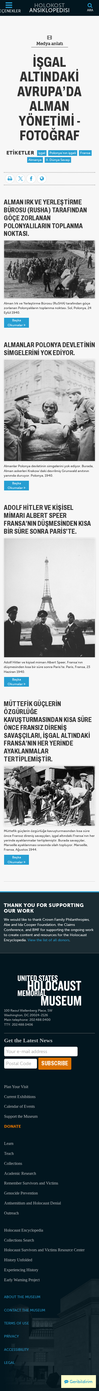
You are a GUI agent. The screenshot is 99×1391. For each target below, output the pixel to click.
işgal (41, 153)
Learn (8, 1143)
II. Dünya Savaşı (58, 160)
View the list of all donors (48, 940)
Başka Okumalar (16, 322)
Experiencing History (21, 1270)
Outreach (11, 1213)
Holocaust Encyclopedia (23, 1230)
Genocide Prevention (21, 1193)
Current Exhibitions (20, 1096)
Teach (9, 1153)
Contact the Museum (24, 1310)
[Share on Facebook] (31, 178)
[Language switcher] (41, 178)
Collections (13, 1163)
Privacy (11, 1336)
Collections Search (19, 1240)
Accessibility (16, 1349)
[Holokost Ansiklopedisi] (49, 8)
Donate (12, 1126)
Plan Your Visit (16, 1087)
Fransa (85, 153)
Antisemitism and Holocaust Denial (32, 1203)
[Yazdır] (9, 178)
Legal (9, 1362)
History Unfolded (18, 1260)
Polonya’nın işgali (63, 153)
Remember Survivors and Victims (31, 1183)
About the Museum (22, 1297)
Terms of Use (16, 1323)
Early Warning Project (22, 1280)
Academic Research (20, 1173)
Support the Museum (21, 1116)
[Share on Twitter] (20, 178)
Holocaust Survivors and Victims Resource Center (44, 1250)
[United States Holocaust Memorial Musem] (49, 990)
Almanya (35, 160)
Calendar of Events (19, 1106)
